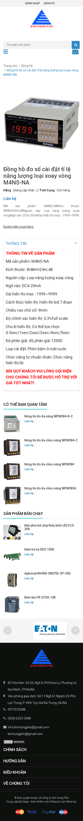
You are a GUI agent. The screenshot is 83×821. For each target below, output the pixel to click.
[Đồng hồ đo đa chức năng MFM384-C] (12, 447)
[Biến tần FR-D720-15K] (12, 604)
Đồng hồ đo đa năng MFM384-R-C (48, 416)
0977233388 (16, 709)
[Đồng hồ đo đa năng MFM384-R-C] (12, 423)
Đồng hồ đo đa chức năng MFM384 (49, 464)
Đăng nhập (32, 3)
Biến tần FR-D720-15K (40, 597)
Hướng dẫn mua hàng (18, 226)
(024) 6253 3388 (19, 718)
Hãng (7, 190)
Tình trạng (47, 190)
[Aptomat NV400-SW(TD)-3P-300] (12, 580)
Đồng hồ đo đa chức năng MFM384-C (50, 440)
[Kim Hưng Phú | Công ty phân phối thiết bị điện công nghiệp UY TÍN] (41, 658)
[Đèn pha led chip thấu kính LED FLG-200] (12, 532)
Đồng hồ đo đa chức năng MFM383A (50, 488)
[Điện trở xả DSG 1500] (12, 556)
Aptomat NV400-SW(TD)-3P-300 (47, 573)
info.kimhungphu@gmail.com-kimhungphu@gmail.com (29, 730)
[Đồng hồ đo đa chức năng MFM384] (12, 471)
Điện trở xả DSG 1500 (39, 549)
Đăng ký (49, 3)
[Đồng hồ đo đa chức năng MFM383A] (12, 495)
